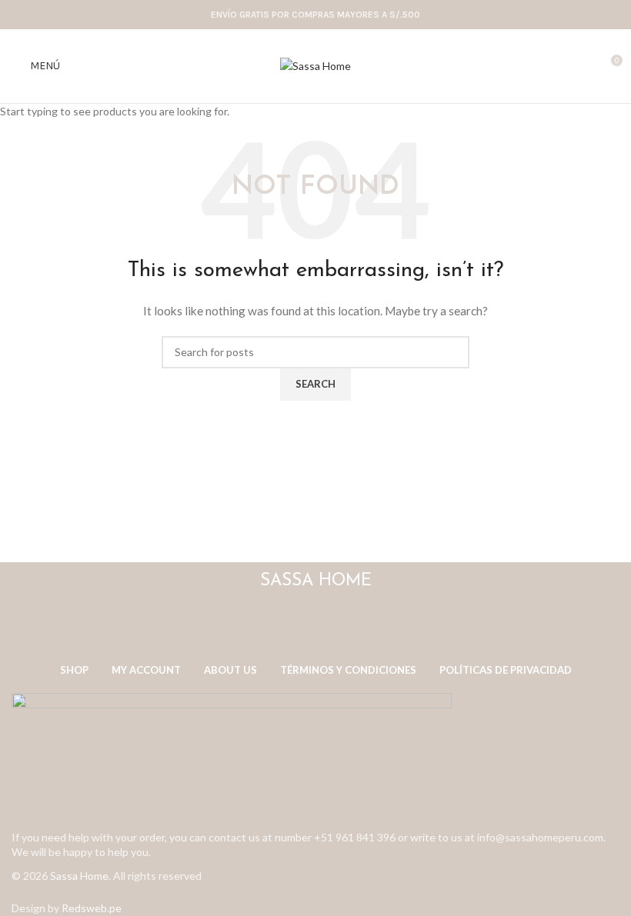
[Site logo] (315, 65)
